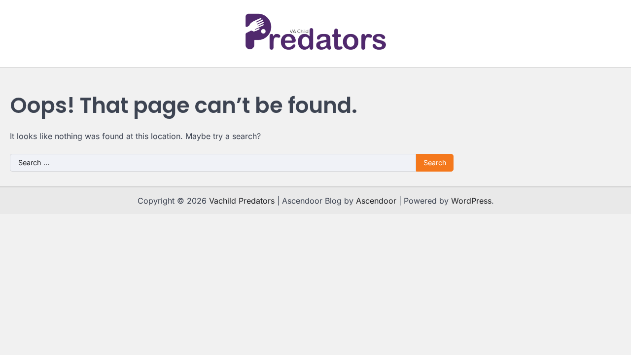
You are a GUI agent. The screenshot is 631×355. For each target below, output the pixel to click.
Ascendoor (376, 201)
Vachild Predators (242, 201)
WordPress (471, 201)
